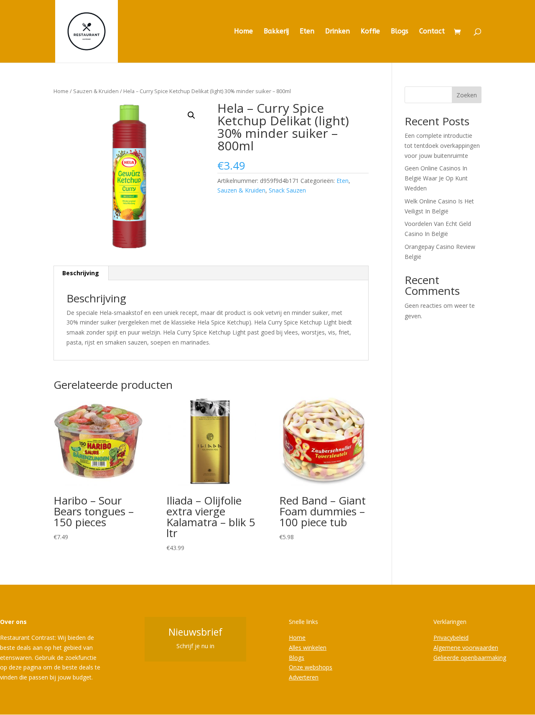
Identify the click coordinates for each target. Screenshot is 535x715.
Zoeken (466, 95)
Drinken (337, 31)
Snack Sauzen (287, 190)
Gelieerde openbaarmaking (469, 658)
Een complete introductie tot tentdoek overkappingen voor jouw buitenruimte (442, 146)
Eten (307, 31)
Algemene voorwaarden (465, 648)
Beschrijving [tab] (80, 273)
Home (243, 31)
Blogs (399, 31)
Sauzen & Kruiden (96, 91)
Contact (432, 31)
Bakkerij (276, 31)
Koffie (370, 31)
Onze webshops (310, 667)
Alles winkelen (307, 648)
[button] (191, 115)
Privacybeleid (451, 637)
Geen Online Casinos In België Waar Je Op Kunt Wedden (436, 178)
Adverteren (303, 677)
